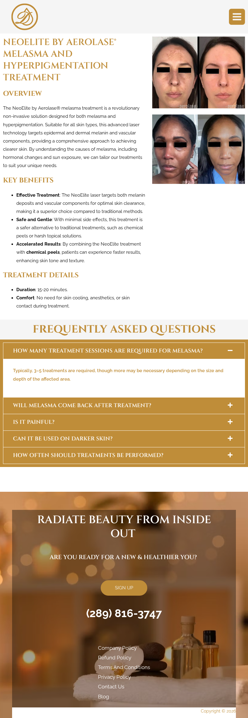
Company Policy (117, 648)
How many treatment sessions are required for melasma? (108, 351)
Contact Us (111, 687)
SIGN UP (124, 587)
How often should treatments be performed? (88, 455)
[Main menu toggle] (237, 17)
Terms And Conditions (124, 667)
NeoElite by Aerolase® (36, 108)
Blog (103, 697)
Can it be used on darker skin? (63, 439)
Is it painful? (33, 422)
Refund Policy (114, 658)
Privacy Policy (114, 677)
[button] (124, 351)
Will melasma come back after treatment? (82, 405)
